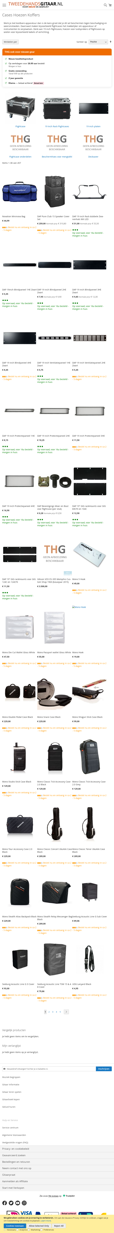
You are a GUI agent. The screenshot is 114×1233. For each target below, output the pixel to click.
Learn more (46, 1220)
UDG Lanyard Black (81, 984)
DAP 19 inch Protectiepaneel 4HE (18, 506)
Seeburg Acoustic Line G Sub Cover (89, 916)
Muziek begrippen (11, 1077)
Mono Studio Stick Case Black (16, 781)
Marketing (35, 1229)
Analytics (23, 1229)
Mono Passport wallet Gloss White (54, 652)
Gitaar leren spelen (11, 1092)
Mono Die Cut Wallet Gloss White (18, 652)
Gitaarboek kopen (11, 1099)
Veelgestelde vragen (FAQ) (15, 1142)
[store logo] (35, 5)
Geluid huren (8, 1106)
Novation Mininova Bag (13, 216)
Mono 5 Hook (78, 579)
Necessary (11, 1229)
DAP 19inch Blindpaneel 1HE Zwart (19, 289)
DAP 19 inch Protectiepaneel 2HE (53, 435)
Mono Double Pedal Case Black (17, 717)
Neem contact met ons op (16, 1168)
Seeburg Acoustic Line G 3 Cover (18, 984)
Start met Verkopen (13, 1187)
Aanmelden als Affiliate (15, 1181)
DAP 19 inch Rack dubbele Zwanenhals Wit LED (88, 218)
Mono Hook (77, 652)
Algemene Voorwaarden (14, 1135)
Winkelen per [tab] (10, 41)
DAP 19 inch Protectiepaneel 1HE (18, 435)
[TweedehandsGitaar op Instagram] (24, 1204)
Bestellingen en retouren (16, 1161)
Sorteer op (82, 41)
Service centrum (10, 1127)
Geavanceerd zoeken (14, 1155)
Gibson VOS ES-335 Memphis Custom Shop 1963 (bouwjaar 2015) (54, 580)
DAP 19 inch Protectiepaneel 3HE (88, 435)
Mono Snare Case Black (48, 717)
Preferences (48, 1229)
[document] (57, 1224)
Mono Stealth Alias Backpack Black (19, 916)
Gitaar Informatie (10, 1084)
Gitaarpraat (8, 1174)
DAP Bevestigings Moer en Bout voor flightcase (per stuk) (52, 507)
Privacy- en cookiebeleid (15, 1148)
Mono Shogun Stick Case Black (87, 717)
